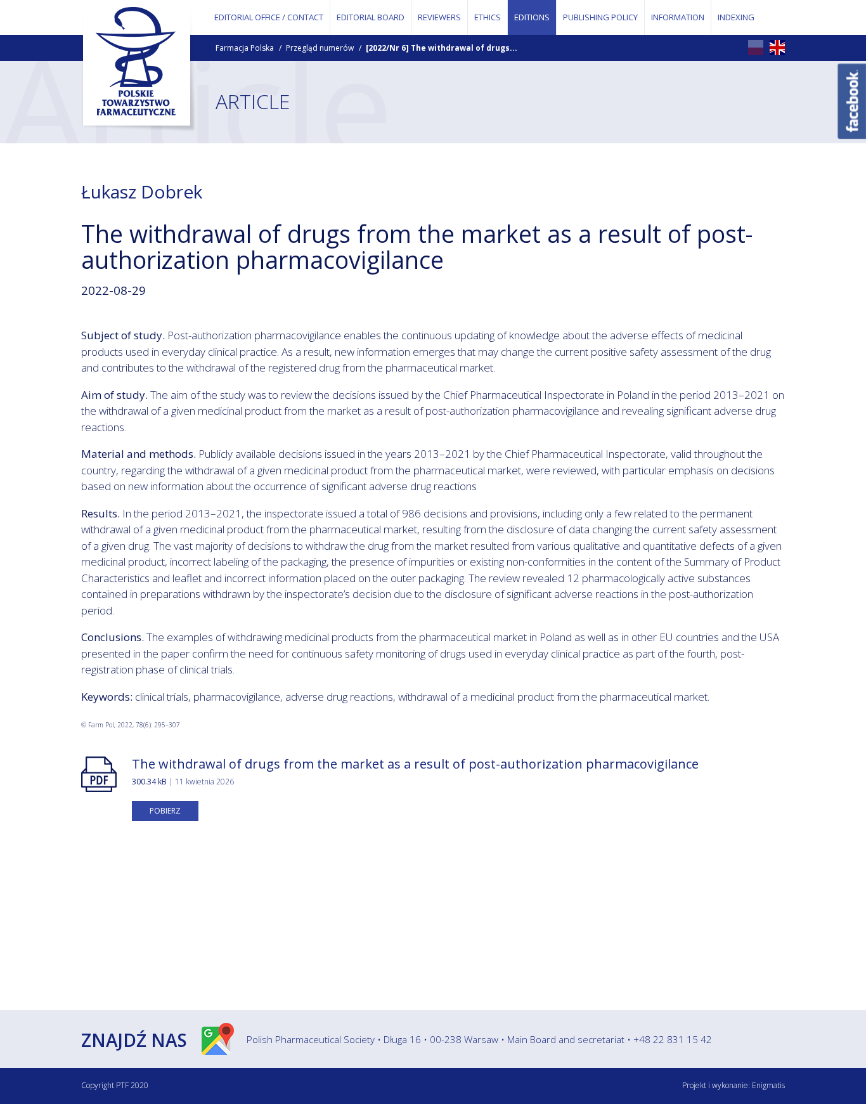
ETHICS (487, 17)
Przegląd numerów (320, 47)
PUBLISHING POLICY (600, 17)
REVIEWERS (439, 17)
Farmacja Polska (245, 47)
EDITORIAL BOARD (370, 17)
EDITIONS (532, 17)
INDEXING (736, 17)
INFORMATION (677, 17)
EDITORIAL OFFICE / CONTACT (268, 17)
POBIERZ (165, 810)
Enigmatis (768, 1085)
